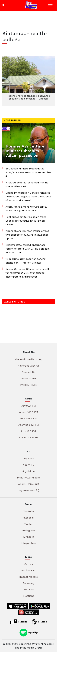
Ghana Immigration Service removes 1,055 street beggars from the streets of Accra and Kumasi (28, 196)
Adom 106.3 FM (28, 412)
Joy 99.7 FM (28, 405)
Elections (28, 595)
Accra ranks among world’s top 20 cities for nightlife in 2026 (27, 208)
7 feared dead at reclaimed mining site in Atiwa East (27, 184)
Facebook (28, 517)
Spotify (32, 632)
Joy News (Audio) (28, 490)
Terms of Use (28, 378)
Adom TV (28, 464)
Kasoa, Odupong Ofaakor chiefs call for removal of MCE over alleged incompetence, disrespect (27, 273)
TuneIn (22, 621)
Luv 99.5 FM (28, 431)
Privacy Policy (28, 384)
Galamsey (29, 583)
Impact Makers (28, 576)
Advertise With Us (28, 365)
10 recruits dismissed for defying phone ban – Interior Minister (26, 260)
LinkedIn (28, 536)
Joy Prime (28, 471)
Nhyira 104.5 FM (28, 437)
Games (28, 564)
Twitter (28, 524)
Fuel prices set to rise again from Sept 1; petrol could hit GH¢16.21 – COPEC (26, 220)
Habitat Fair (28, 570)
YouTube (28, 511)
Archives (28, 589)
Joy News (28, 458)
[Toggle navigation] (50, 6)
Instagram (28, 530)
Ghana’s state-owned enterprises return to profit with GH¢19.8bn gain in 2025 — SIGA (28, 248)
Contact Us (28, 372)
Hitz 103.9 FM (28, 418)
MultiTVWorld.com (28, 477)
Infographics (28, 543)
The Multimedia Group (28, 359)
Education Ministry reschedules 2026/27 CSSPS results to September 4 (28, 172)
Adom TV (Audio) (28, 483)
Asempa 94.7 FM (28, 424)
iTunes (42, 621)
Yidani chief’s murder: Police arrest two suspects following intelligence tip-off (27, 234)
